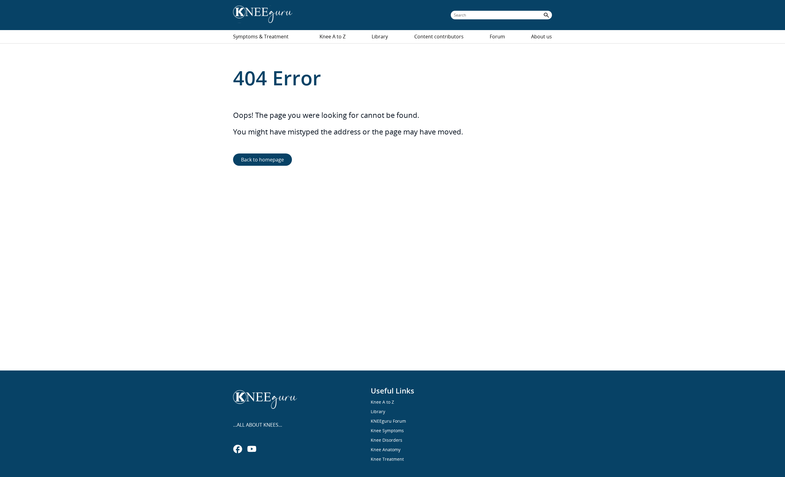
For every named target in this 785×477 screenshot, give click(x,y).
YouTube (251, 448)
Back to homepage (262, 159)
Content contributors (439, 36)
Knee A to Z (333, 36)
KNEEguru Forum (388, 421)
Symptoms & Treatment (261, 36)
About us (541, 36)
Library (380, 36)
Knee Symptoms (387, 430)
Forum (497, 36)
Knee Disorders (386, 440)
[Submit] (546, 15)
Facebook (237, 448)
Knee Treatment (387, 459)
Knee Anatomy (385, 449)
